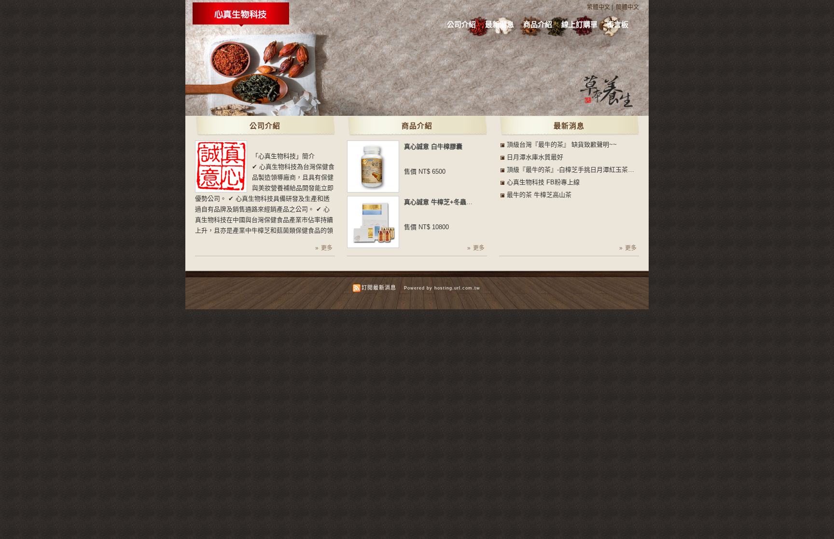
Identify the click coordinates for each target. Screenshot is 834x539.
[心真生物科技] (241, 24)
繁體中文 (598, 7)
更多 (327, 248)
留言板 (617, 24)
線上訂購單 (579, 24)
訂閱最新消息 (378, 287)
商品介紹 (537, 24)
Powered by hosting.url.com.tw (442, 288)
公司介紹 (461, 24)
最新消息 (499, 24)
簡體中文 (627, 7)
